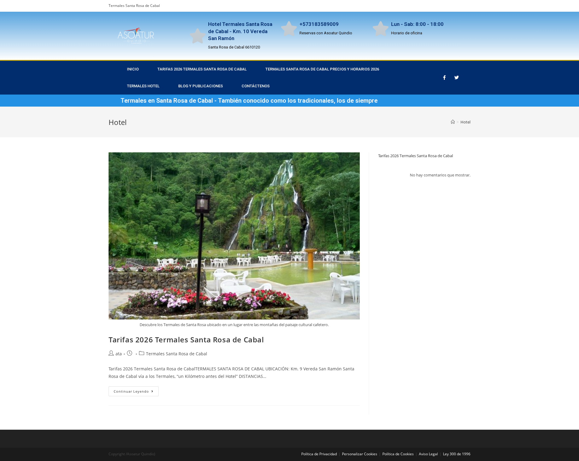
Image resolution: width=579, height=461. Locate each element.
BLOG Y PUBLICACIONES (200, 86)
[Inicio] (453, 122)
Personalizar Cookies (359, 453)
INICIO (133, 69)
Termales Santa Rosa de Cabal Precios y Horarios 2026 (322, 69)
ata (118, 354)
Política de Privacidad (319, 453)
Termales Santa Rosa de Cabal (176, 354)
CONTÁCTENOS (256, 86)
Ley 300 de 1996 (456, 453)
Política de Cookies (398, 453)
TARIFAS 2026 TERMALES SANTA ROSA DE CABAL (202, 69)
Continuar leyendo (136, 390)
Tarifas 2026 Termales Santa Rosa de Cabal (186, 339)
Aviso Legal (428, 453)
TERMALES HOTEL (143, 86)
